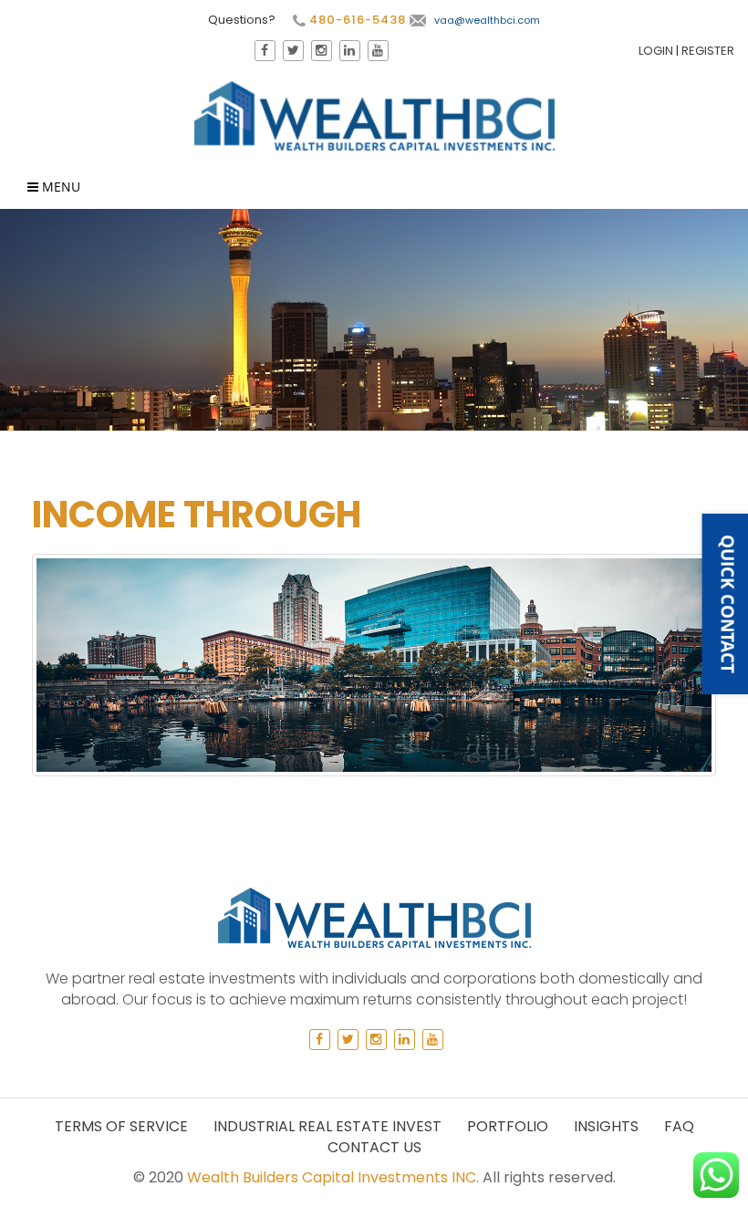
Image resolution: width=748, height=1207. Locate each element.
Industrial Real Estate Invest (327, 1126)
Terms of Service (121, 1126)
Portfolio (507, 1126)
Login (656, 50)
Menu (59, 186)
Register (707, 50)
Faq (679, 1126)
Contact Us (374, 1147)
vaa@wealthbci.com (487, 20)
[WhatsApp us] (716, 1175)
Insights (606, 1126)
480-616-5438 (356, 20)
